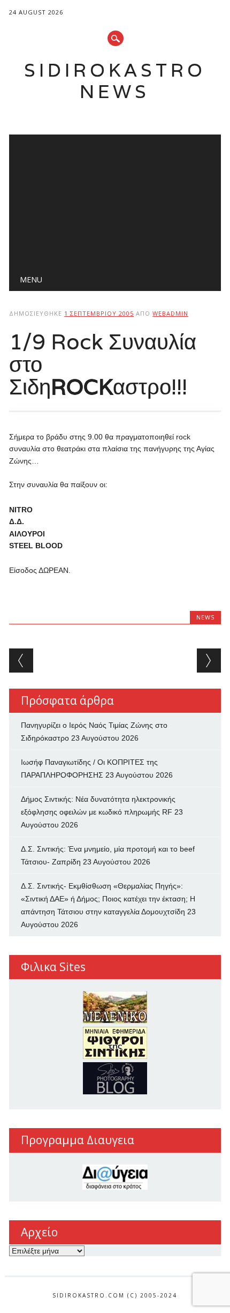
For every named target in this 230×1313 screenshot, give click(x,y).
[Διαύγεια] (115, 1177)
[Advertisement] (115, 199)
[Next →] (209, 660)
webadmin (170, 313)
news (205, 617)
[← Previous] (21, 660)
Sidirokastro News (115, 80)
